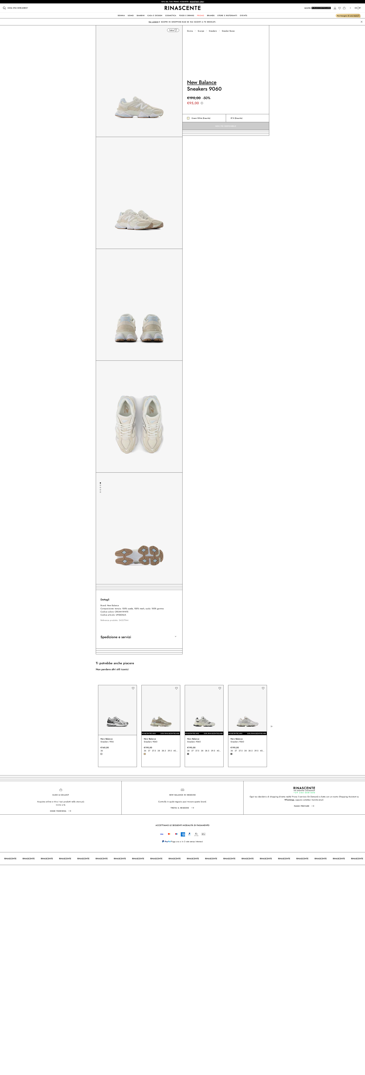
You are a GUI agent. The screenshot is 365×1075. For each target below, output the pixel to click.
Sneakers (213, 30)
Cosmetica (170, 15)
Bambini (141, 15)
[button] (335, 8)
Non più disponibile (225, 126)
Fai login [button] (153, 22)
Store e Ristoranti (227, 15)
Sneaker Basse (228, 30)
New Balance (201, 82)
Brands (211, 15)
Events (243, 15)
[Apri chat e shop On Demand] (304, 790)
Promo (200, 15)
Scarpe (201, 30)
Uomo (131, 15)
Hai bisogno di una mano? (348, 16)
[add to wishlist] (175, 30)
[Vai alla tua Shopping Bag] (344, 8)
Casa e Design (154, 15)
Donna (121, 15)
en (356, 8)
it (360, 8)
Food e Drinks (186, 15)
